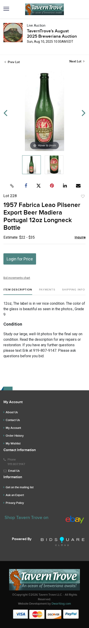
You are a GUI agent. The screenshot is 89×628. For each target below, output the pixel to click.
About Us (12, 412)
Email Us (14, 471)
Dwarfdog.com (61, 604)
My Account (13, 428)
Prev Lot (13, 62)
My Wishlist (13, 443)
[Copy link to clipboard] (12, 186)
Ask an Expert (15, 495)
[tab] (17, 291)
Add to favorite (83, 196)
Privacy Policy (15, 503)
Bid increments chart (16, 277)
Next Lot (75, 61)
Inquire (80, 237)
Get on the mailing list (20, 487)
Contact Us (13, 420)
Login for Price (20, 259)
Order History (15, 436)
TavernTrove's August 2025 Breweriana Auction (52, 33)
